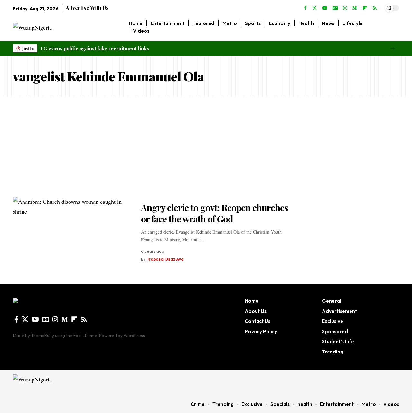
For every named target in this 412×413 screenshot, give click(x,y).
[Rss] (375, 8)
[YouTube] (325, 8)
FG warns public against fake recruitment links (94, 48)
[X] (314, 8)
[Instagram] (345, 8)
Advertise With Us (87, 8)
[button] (392, 48)
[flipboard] (365, 8)
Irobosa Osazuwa (165, 259)
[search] (394, 27)
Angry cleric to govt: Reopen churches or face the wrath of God (214, 213)
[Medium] (355, 8)
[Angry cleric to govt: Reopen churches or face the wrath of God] (72, 232)
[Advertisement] (206, 145)
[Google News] (335, 8)
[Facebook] (305, 8)
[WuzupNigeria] (53, 382)
